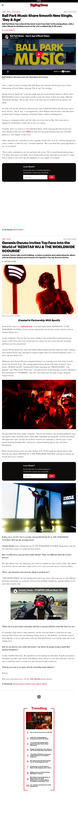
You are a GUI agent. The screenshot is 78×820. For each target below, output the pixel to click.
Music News (16, 11)
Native (44, 684)
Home (4, 11)
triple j (28, 132)
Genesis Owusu (18, 684)
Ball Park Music (18, 229)
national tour (27, 326)
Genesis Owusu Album (33, 684)
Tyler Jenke (8, 30)
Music (9, 11)
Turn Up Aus (35, 679)
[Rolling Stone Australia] (39, 6)
